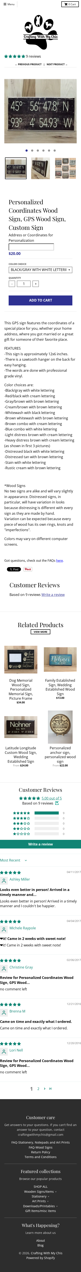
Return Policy (40, 1152)
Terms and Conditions (41, 1157)
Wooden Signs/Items (39, 1191)
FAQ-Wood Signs (40, 1147)
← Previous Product (28, 64)
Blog (40, 1245)
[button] (15, 56)
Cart (72, 4)
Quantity (15, 277)
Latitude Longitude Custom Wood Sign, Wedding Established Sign (21, 755)
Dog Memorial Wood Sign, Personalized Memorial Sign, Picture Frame (21, 689)
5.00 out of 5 (52, 798)
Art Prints (39, 1201)
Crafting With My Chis (46, 1253)
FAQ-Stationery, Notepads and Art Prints (40, 1142)
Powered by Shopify (40, 1258)
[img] (10, 872)
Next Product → (57, 64)
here (59, 560)
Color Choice (17, 264)
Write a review (53, 594)
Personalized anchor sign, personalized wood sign (60, 755)
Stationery (39, 1196)
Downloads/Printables (39, 1206)
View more (40, 631)
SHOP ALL (41, 1186)
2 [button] (38, 1088)
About (40, 1240)
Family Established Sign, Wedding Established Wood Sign (60, 687)
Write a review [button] (40, 844)
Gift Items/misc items (40, 1211)
